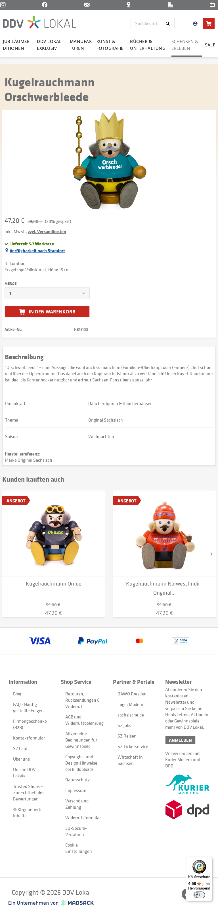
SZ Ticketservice (133, 746)
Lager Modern (130, 704)
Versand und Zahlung (77, 804)
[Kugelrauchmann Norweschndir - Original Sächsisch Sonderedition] (164, 533)
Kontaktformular (29, 738)
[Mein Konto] (195, 23)
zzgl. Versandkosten (47, 231)
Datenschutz (77, 780)
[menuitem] (153, 23)
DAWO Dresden (132, 694)
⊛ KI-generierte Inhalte (28, 812)
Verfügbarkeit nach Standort (37, 250)
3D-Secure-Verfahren (76, 831)
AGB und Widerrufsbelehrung (82, 720)
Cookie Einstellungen (78, 848)
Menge (10, 283)
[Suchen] (169, 23)
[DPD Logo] (187, 810)
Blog (17, 694)
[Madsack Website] (51, 903)
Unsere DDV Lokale (24, 772)
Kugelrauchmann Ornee (53, 583)
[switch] (199, 895)
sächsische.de (131, 715)
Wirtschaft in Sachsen (130, 760)
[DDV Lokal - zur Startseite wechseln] (39, 23)
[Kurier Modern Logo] (187, 784)
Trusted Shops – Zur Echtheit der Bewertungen (28, 792)
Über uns (21, 759)
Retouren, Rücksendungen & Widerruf (82, 700)
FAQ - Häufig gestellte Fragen (28, 707)
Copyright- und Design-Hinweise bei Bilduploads (81, 762)
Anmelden (180, 740)
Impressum (75, 790)
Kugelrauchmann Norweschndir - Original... (164, 588)
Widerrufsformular (82, 817)
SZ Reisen (127, 736)
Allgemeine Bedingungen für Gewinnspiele (81, 739)
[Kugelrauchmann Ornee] (53, 533)
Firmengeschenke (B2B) (30, 724)
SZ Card (20, 748)
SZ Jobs (124, 725)
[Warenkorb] (209, 23)
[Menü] (209, 860)
